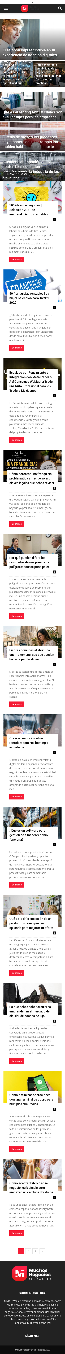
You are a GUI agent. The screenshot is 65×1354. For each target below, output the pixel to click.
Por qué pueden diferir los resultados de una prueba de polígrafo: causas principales (29, 562)
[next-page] (42, 1251)
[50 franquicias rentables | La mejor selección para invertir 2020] (32, 285)
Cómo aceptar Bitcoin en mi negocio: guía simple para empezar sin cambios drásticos (31, 1187)
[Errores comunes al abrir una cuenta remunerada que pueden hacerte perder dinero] (32, 642)
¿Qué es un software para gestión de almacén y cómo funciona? (28, 835)
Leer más (17, 259)
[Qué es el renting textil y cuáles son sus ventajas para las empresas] (32, 112)
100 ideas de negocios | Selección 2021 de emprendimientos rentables (28, 209)
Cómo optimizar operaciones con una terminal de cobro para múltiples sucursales (31, 1099)
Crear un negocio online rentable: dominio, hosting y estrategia (28, 742)
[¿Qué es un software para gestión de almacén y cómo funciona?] (32, 823)
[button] (5, 8)
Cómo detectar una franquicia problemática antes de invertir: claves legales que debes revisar (31, 478)
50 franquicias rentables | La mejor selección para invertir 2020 (29, 298)
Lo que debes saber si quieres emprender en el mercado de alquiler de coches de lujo (30, 1011)
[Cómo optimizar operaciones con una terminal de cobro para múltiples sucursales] (32, 1087)
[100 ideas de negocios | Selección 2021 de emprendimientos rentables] (32, 197)
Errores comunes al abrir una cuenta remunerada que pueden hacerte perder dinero (31, 654)
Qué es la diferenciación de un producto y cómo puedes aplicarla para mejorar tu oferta (31, 923)
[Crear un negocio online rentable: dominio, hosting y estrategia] (32, 730)
